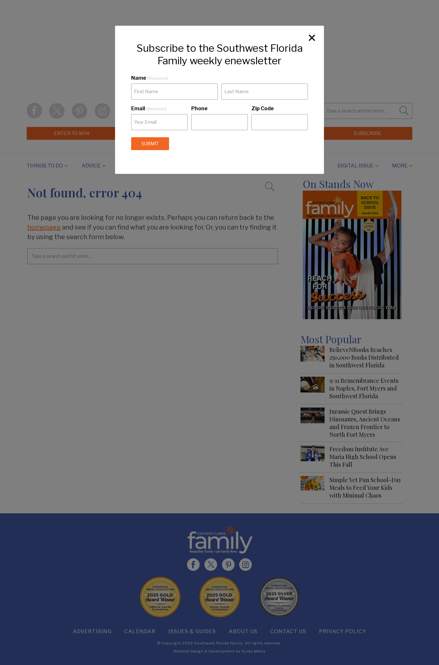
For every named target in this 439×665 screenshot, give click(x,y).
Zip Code (262, 108)
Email (149, 108)
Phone (199, 108)
